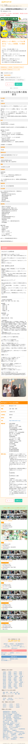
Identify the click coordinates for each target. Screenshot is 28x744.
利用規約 (12, 644)
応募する (18, 84)
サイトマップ (15, 646)
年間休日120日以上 (19, 731)
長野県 (20, 677)
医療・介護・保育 (14, 692)
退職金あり (18, 726)
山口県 (15, 683)
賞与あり (11, 726)
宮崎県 (4, 688)
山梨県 (15, 677)
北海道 (4, 672)
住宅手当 (5, 727)
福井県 (9, 677)
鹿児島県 (10, 688)
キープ (10, 84)
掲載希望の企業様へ (14, 659)
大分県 (20, 686)
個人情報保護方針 (20, 644)
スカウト (10, 654)
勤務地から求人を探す (7, 670)
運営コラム (22, 646)
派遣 (4, 699)
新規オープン (13, 729)
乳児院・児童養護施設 (8, 724)
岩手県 (15, 672)
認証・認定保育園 (7, 716)
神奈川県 (10, 676)
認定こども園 (6, 721)
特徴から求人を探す (6, 709)
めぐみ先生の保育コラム (16, 645)
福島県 (15, 673)
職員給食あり (6, 736)
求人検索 (5, 4)
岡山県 (4, 683)
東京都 (4, 676)
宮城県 (20, 672)
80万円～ (5, 707)
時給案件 (11, 707)
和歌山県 (10, 682)
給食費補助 (5, 729)
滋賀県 (4, 680)
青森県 (9, 672)
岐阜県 (4, 679)
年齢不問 (20, 734)
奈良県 (4, 682)
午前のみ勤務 (13, 733)
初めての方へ (4, 652)
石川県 (4, 677)
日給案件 (18, 707)
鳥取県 (16, 682)
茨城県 (20, 673)
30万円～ (11, 704)
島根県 (21, 682)
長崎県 (9, 686)
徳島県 (20, 683)
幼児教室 (17, 724)
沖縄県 (16, 688)
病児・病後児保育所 (7, 718)
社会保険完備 (3, 69)
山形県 (9, 673)
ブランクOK (17, 69)
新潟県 (16, 676)
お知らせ (7, 645)
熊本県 (15, 686)
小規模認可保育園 (17, 716)
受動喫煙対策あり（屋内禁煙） (7, 67)
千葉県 (20, 675)
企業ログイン (4, 659)
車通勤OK (14, 730)
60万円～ (11, 705)
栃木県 (4, 675)
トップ (1, 4)
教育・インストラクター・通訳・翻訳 (11, 693)
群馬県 (9, 675)
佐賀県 (4, 686)
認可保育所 (16, 67)
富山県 (21, 676)
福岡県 (20, 685)
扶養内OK (15, 737)
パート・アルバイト (19, 698)
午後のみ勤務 (22, 733)
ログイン (18, 652)
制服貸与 (22, 737)
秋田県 (4, 673)
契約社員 (10, 698)
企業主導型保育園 (7, 717)
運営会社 (6, 644)
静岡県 (9, 679)
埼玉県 (15, 675)
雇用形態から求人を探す (8, 696)
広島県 (9, 683)
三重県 (20, 679)
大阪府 (15, 680)
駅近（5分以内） (6, 737)
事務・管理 (5, 692)
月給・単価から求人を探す (8, 702)
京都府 (9, 680)
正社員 (4, 698)
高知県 (15, 685)
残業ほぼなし (6, 734)
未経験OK (13, 734)
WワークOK (14, 736)
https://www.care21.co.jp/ (14, 420)
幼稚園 (15, 720)
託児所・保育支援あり (8, 731)
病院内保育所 (16, 717)
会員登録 (12, 652)
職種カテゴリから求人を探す (9, 690)
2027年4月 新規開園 (7, 714)
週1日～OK (5, 733)
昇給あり (21, 67)
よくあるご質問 (6, 646)
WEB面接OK (13, 739)
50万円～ (5, 705)
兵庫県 (20, 680)
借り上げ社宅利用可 (13, 727)
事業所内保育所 (17, 718)
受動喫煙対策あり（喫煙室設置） (10, 713)
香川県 (4, 685)
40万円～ (18, 704)
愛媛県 (9, 685)
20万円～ (5, 704)
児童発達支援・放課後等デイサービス (11, 723)
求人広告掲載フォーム (6, 660)
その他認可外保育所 (7, 720)
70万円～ (18, 705)
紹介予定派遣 (10, 699)
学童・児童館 (14, 721)
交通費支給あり (10, 69)
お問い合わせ (14, 648)
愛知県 (15, 679)
